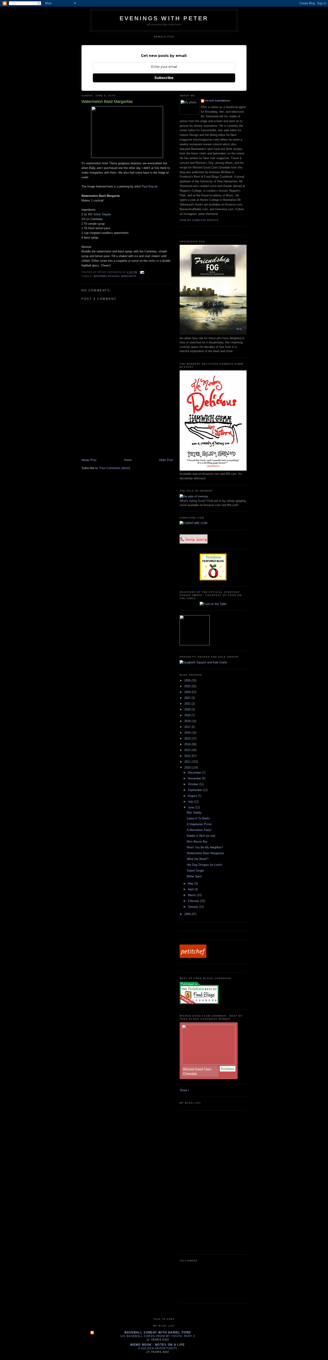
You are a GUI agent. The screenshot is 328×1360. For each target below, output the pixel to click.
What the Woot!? (197, 859)
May (191, 883)
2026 (187, 680)
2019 (187, 715)
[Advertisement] (114, 427)
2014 (187, 744)
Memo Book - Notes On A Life (157, 1344)
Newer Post (88, 460)
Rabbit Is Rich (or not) (201, 835)
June (191, 807)
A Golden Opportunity (157, 1348)
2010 (187, 767)
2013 (187, 750)
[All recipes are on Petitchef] (193, 957)
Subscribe (164, 78)
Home (128, 460)
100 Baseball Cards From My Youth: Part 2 (157, 1336)
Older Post (166, 460)
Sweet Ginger (195, 870)
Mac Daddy (194, 812)
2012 (187, 756)
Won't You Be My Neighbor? (205, 847)
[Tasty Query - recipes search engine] (194, 542)
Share (183, 1090)
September (195, 790)
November (195, 778)
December (195, 772)
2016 (187, 732)
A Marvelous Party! (199, 830)
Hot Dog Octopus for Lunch (204, 864)
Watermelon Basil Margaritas (205, 853)
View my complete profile (199, 220)
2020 (187, 709)
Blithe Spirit (194, 876)
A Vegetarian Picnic (199, 824)
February (194, 901)
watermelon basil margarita (114, 276)
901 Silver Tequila (99, 214)
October (193, 784)
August (193, 795)
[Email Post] (141, 272)
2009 (187, 914)
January (193, 906)
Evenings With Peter (164, 18)
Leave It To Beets (198, 818)
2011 (187, 761)
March (192, 895)
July (191, 801)
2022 (187, 698)
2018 (187, 721)
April (191, 889)
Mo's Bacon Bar (197, 841)
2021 (187, 703)
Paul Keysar (149, 186)
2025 (187, 686)
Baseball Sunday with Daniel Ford (158, 1332)
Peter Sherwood (217, 101)
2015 (187, 738)
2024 (187, 692)
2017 (187, 727)
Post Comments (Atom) (115, 468)
